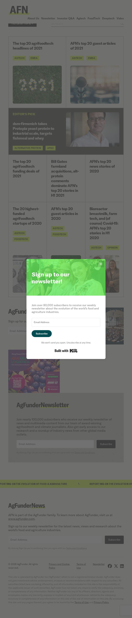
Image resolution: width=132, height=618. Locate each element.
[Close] (100, 263)
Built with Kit (66, 351)
